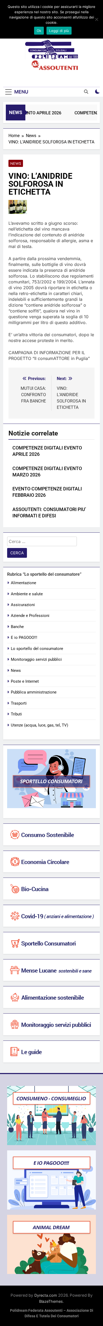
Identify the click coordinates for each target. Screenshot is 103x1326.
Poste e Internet (25, 681)
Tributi (16, 714)
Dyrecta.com (45, 1295)
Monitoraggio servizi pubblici (36, 659)
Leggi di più (59, 31)
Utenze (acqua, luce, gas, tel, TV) (39, 725)
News (15, 163)
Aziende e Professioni (30, 615)
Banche (17, 626)
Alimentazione (23, 582)
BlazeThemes (51, 1301)
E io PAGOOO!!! (24, 637)
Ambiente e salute (27, 594)
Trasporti (19, 703)
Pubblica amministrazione (34, 692)
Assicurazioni (23, 604)
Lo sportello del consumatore (37, 648)
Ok (39, 31)
